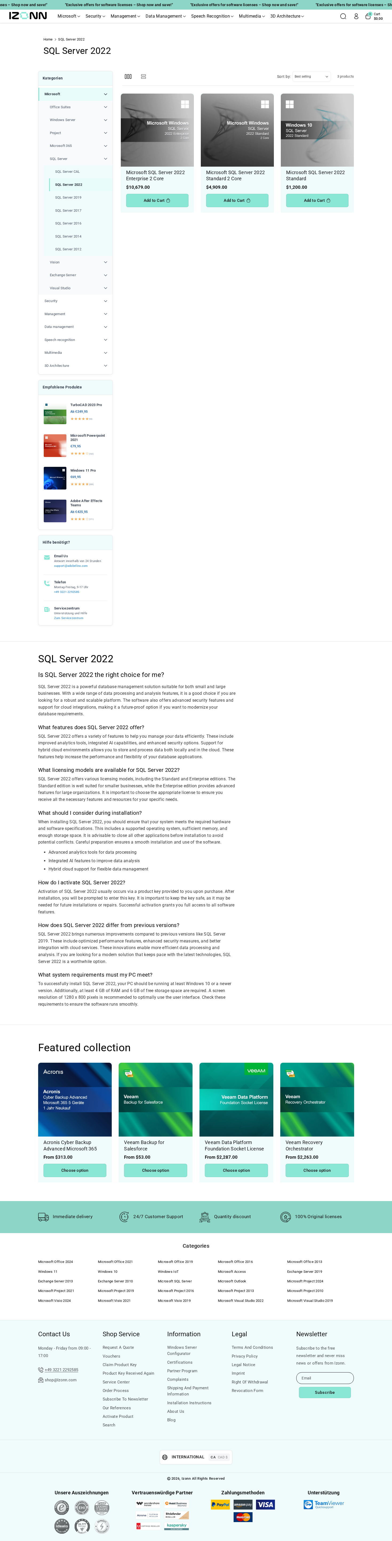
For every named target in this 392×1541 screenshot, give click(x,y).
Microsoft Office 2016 (235, 1262)
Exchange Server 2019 (304, 1272)
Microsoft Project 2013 (236, 1291)
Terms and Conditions (252, 1347)
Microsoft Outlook (232, 1281)
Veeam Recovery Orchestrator (304, 1145)
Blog (171, 1420)
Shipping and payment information (188, 1391)
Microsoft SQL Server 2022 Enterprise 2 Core (155, 175)
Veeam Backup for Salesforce (144, 1145)
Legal (239, 1334)
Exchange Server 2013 (55, 1281)
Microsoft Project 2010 (305, 1291)
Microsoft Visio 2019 (174, 1301)
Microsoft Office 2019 (175, 1262)
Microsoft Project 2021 (56, 1291)
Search (109, 1425)
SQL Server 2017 (68, 210)
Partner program (182, 1371)
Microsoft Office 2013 (304, 1262)
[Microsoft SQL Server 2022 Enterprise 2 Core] (157, 130)
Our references (117, 1408)
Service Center (116, 1382)
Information (184, 1334)
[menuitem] (75, 191)
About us (175, 1411)
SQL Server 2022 (68, 185)
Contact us (54, 1334)
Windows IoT (168, 1272)
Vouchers (111, 1356)
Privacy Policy (245, 1356)
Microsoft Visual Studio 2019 (310, 1301)
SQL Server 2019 (68, 197)
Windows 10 (107, 1272)
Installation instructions (189, 1402)
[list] (144, 77)
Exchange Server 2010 (115, 1281)
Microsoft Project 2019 (116, 1291)
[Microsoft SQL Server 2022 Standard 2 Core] (237, 130)
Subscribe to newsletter (125, 1399)
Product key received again (128, 1373)
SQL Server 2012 (68, 249)
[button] (69, 16)
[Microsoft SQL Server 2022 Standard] (317, 130)
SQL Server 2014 (68, 236)
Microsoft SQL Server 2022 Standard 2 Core (235, 175)
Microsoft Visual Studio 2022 (240, 1301)
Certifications (180, 1362)
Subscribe (325, 1392)
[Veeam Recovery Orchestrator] (317, 1100)
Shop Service (121, 1334)
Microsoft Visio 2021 (114, 1301)
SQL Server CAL (67, 172)
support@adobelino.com (71, 566)
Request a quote (118, 1347)
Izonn (186, 1478)
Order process (116, 1390)
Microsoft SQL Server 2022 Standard (315, 175)
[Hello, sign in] (356, 16)
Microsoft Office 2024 (55, 1262)
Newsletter (311, 1334)
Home (48, 39)
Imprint (238, 1373)
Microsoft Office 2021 (115, 1262)
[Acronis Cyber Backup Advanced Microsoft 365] (75, 1100)
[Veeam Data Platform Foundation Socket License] (236, 1100)
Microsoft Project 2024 (305, 1281)
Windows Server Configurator (182, 1350)
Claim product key (120, 1364)
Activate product (118, 1416)
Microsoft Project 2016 (176, 1291)
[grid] (128, 77)
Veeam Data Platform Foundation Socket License (234, 1145)
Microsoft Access (232, 1272)
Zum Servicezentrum (68, 618)
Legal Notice (243, 1364)
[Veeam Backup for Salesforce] (156, 1100)
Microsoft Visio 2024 (54, 1301)
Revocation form (247, 1390)
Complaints (178, 1379)
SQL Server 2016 (68, 223)
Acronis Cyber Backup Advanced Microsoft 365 (70, 1145)
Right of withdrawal (250, 1382)
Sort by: (284, 76)
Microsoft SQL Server (175, 1281)
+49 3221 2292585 (66, 592)
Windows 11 (48, 1272)
